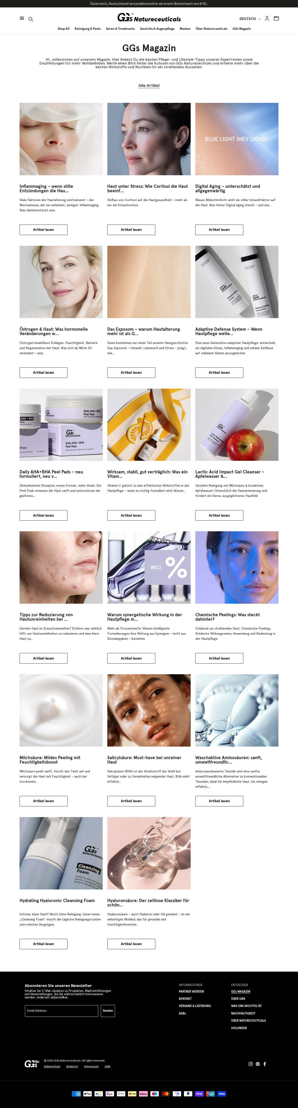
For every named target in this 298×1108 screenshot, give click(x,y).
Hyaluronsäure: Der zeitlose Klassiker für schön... (148, 903)
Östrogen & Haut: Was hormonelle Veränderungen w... (54, 331)
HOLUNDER (239, 1028)
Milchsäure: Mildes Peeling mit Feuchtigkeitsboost (50, 760)
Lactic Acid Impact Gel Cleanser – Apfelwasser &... (229, 474)
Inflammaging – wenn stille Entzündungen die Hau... (46, 188)
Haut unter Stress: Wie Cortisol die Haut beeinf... (147, 188)
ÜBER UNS (238, 998)
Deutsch (248, 19)
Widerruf (72, 1066)
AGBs (182, 1013)
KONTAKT (185, 998)
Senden (108, 1010)
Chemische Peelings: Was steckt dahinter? (227, 617)
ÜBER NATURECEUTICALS (248, 1020)
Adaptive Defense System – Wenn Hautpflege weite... (228, 331)
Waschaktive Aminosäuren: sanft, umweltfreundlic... (228, 760)
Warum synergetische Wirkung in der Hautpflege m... (144, 617)
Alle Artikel (149, 85)
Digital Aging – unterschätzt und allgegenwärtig (227, 188)
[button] (22, 16)
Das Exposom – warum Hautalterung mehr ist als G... (143, 331)
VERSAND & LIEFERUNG (195, 1006)
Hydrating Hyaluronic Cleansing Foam (57, 901)
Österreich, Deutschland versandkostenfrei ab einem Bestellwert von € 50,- (149, 3)
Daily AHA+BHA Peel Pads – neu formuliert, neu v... (51, 474)
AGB (107, 1066)
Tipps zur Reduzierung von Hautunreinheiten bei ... (46, 617)
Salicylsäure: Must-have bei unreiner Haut (144, 760)
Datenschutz (52, 1066)
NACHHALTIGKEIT (243, 1013)
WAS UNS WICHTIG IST (246, 1006)
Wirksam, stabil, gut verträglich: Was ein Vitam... (147, 474)
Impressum (91, 1066)
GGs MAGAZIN (240, 991)
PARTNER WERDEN (191, 991)
